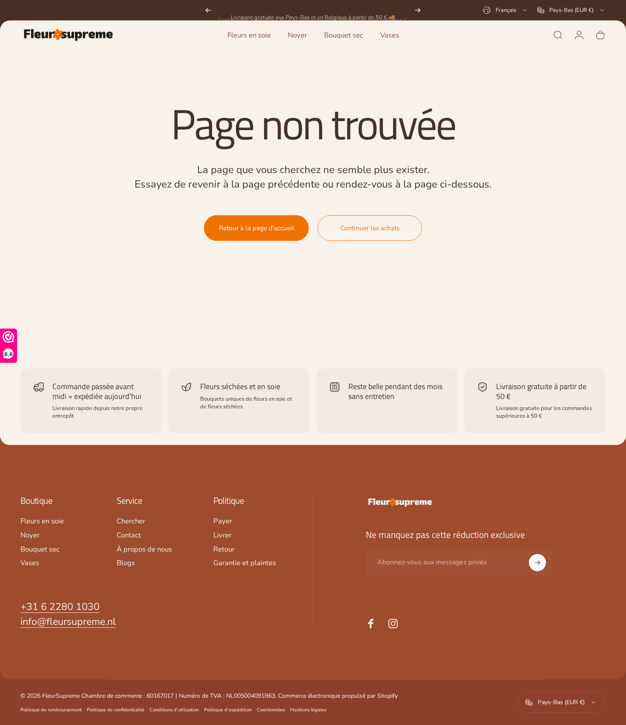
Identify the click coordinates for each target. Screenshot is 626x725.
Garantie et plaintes (244, 563)
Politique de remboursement (51, 710)
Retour (224, 549)
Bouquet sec (40, 549)
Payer (222, 521)
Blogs (126, 563)
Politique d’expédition (228, 710)
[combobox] (505, 10)
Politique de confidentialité (115, 710)
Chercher (131, 521)
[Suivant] (417, 10)
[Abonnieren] (537, 562)
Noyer (30, 535)
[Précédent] (208, 10)
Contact (129, 535)
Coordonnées (271, 710)
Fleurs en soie (42, 521)
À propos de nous (144, 549)
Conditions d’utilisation (174, 710)
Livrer (222, 535)
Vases (29, 563)
